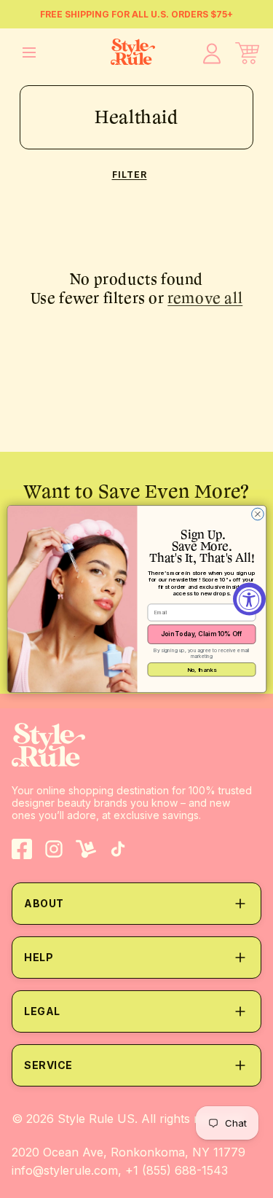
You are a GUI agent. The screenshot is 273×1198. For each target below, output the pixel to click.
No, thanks (200, 669)
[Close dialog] (257, 514)
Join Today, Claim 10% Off (201, 634)
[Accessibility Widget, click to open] (249, 599)
